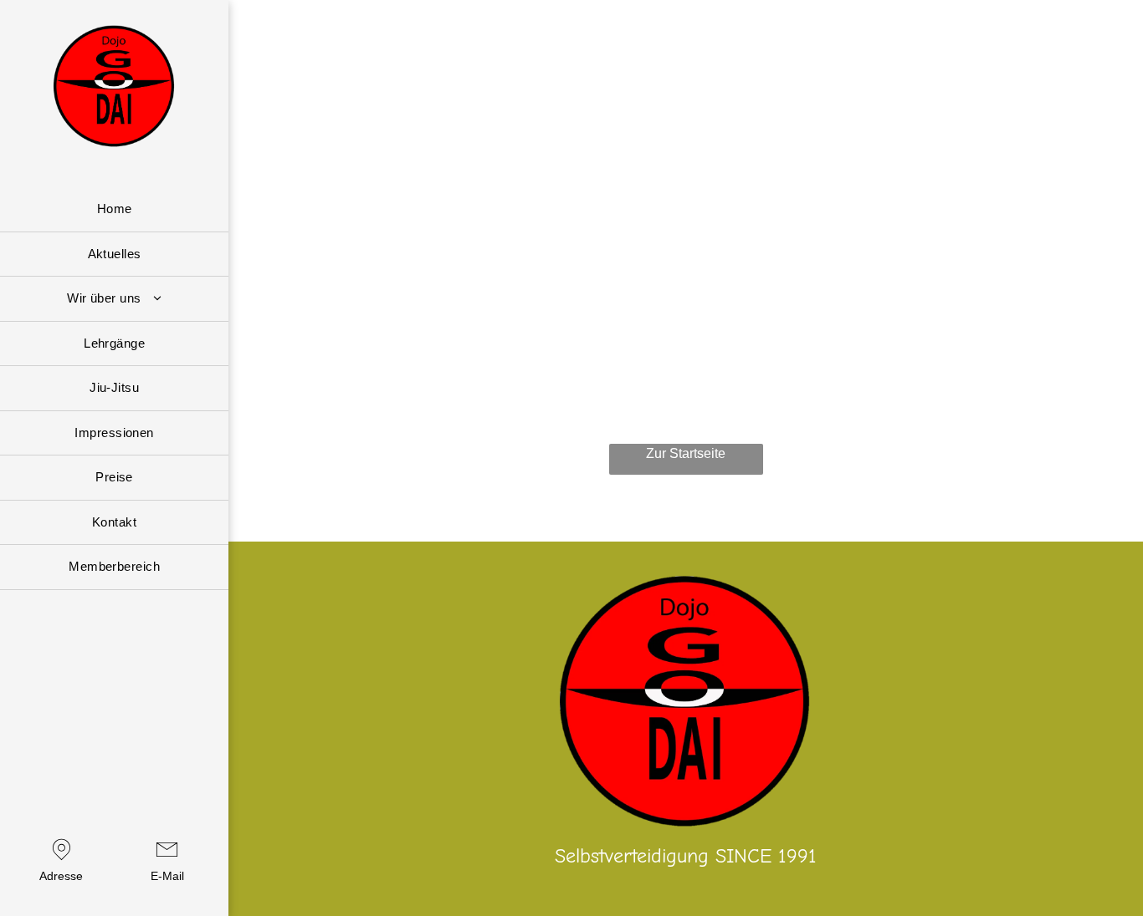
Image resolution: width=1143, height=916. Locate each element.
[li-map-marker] (61, 860)
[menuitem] (114, 209)
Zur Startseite (685, 453)
